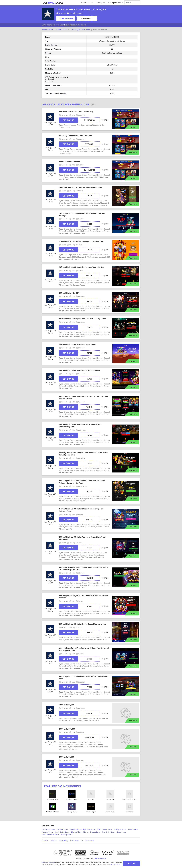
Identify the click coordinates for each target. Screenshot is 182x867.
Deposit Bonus (95, 832)
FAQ (82, 841)
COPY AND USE (66, 18)
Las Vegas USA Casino (81, 30)
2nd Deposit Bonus (48, 829)
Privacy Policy (115, 864)
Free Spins (101, 2)
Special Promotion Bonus (50, 835)
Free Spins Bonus (76, 829)
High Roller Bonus (89, 829)
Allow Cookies (131, 864)
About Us (45, 841)
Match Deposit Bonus (104, 829)
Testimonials (89, 841)
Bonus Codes (86, 2)
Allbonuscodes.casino (48, 862)
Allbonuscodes (47, 30)
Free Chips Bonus (67, 835)
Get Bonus (68, 120)
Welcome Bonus (47, 832)
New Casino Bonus (108, 832)
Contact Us (53, 841)
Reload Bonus (133, 829)
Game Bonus (121, 832)
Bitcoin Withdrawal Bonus (80, 832)
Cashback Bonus (62, 829)
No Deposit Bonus (115, 2)
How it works (74, 841)
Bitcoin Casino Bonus (62, 832)
